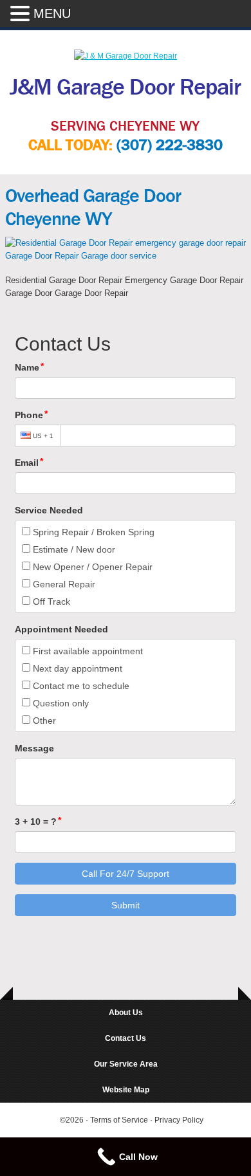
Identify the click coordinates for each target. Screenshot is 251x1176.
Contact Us (125, 1038)
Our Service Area (126, 1064)
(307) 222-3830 (169, 145)
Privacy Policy (178, 1120)
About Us (126, 1012)
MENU (52, 13)
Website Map (125, 1089)
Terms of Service (120, 1120)
